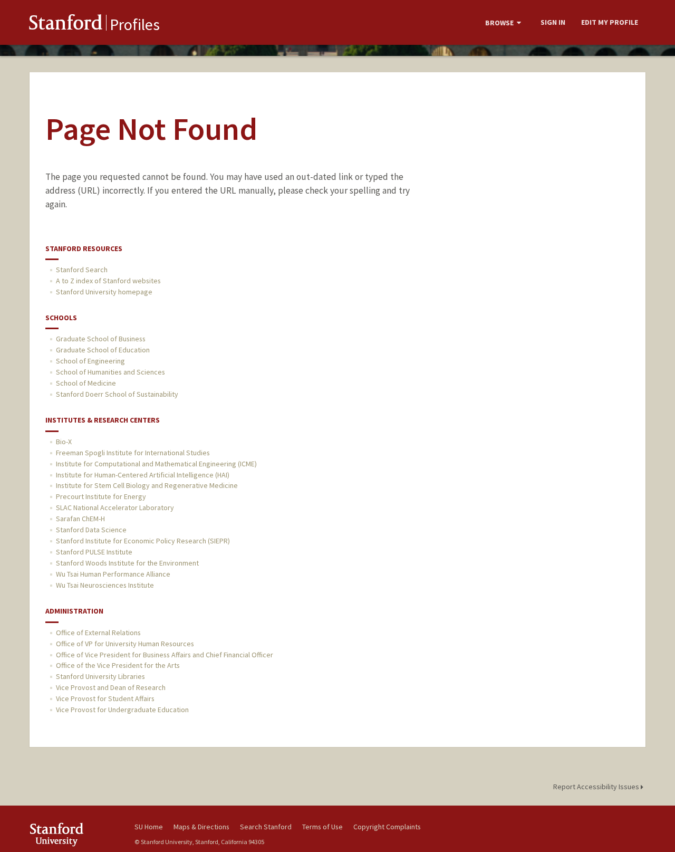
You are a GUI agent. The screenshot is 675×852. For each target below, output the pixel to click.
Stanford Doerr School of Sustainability (117, 394)
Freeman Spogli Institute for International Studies (133, 452)
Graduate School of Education (103, 350)
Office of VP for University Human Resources (125, 643)
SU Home (148, 826)
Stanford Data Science (91, 529)
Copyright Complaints (387, 826)
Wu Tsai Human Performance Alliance (113, 574)
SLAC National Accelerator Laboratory (115, 507)
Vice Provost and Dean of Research (111, 687)
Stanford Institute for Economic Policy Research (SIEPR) (143, 540)
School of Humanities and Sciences (110, 372)
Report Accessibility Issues (597, 786)
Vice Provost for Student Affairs (105, 698)
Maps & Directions (201, 826)
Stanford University (74, 834)
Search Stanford (266, 826)
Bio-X (64, 441)
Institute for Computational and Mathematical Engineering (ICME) (156, 463)
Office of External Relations (98, 632)
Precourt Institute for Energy (101, 496)
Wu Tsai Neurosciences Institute (105, 585)
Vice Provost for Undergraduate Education (122, 709)
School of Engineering (90, 361)
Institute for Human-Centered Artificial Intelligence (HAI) (142, 475)
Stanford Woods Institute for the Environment (127, 563)
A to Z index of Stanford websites (108, 280)
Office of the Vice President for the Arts (118, 665)
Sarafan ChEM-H (80, 518)
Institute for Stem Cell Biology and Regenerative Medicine (147, 485)
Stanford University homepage (104, 291)
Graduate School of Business (101, 338)
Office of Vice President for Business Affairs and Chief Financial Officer (164, 654)
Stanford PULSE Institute (94, 552)
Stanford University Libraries (100, 676)
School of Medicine (86, 383)
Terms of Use (322, 826)
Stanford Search (82, 269)
